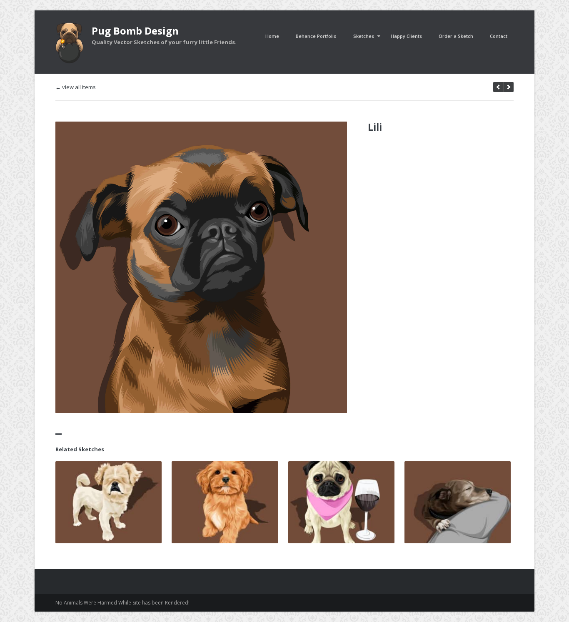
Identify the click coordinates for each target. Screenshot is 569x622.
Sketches (363, 36)
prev (508, 87)
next (498, 87)
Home (272, 36)
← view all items (75, 87)
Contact (498, 36)
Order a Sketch (456, 36)
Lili (375, 127)
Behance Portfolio (316, 36)
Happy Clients (406, 36)
